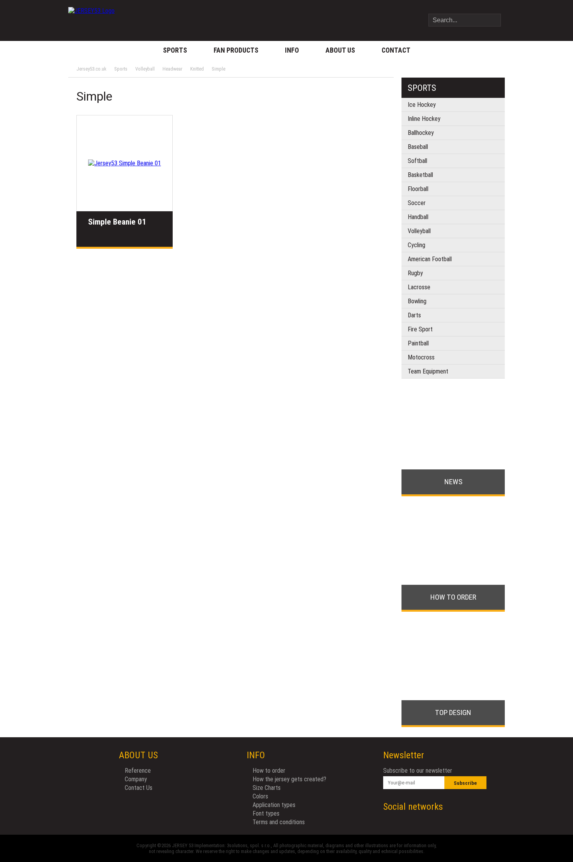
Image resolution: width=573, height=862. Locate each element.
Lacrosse (419, 287)
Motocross (421, 357)
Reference (138, 770)
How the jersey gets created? (289, 779)
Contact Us (138, 787)
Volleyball (145, 69)
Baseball (418, 146)
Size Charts (267, 787)
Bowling (417, 301)
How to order (269, 770)
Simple (218, 69)
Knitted (197, 69)
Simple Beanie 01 (117, 222)
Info (292, 50)
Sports (175, 50)
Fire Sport (420, 329)
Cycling (416, 245)
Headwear (172, 69)
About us (340, 50)
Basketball (420, 175)
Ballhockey (421, 132)
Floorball (418, 189)
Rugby (415, 273)
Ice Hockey (422, 104)
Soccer (417, 203)
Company (136, 779)
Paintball (418, 343)
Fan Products (236, 50)
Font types (266, 813)
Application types (274, 805)
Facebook (465, 807)
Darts (414, 315)
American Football (430, 259)
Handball (418, 217)
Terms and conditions (279, 822)
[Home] (91, 13)
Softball (417, 161)
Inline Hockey (424, 118)
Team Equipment (428, 371)
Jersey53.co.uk (91, 69)
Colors (260, 796)
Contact (396, 50)
